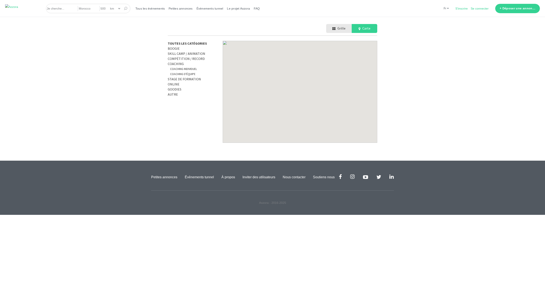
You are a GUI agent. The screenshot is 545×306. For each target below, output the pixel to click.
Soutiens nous (324, 177)
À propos (228, 177)
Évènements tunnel (209, 8)
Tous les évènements (150, 8)
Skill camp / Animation (186, 53)
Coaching (176, 64)
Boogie (174, 48)
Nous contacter (294, 177)
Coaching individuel (183, 69)
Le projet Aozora (238, 8)
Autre (173, 94)
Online (173, 84)
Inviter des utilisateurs (258, 177)
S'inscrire (461, 8)
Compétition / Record (186, 59)
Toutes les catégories (187, 43)
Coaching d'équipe (182, 74)
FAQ (257, 8)
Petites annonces (181, 8)
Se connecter (480, 8)
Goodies (174, 89)
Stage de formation (184, 79)
